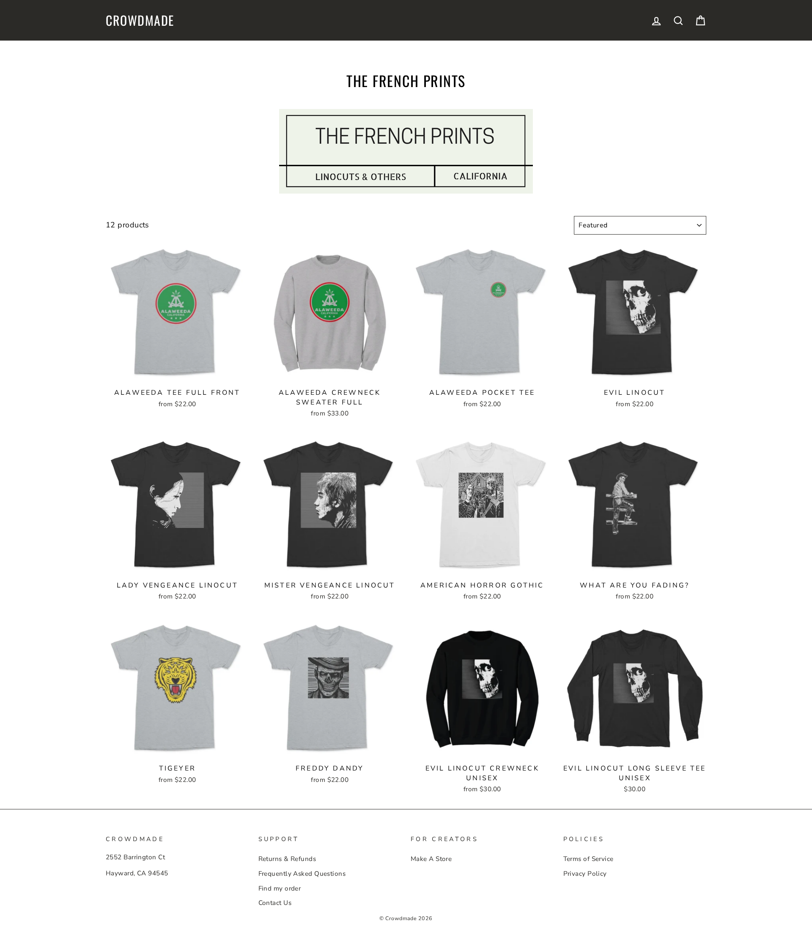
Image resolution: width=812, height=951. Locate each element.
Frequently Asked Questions (302, 873)
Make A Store (431, 859)
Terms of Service (588, 859)
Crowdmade (140, 20)
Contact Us (275, 903)
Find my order (279, 888)
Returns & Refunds (287, 859)
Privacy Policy (585, 873)
